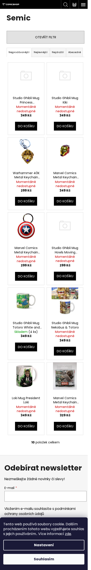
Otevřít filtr (45, 37)
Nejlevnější (40, 52)
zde (68, 533)
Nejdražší (58, 52)
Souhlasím (44, 559)
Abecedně (74, 52)
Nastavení (44, 545)
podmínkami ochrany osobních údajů (40, 511)
